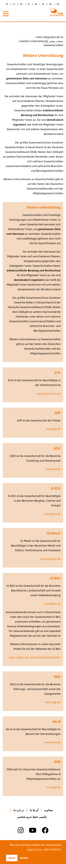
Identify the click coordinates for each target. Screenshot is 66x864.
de (58, 4)
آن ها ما (34, 810)
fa (14, 4)
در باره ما (19, 810)
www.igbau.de (52, 603)
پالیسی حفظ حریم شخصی (32, 816)
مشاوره (48, 810)
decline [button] (24, 857)
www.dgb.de (53, 787)
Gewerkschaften (53, 45)
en (50, 4)
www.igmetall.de (50, 558)
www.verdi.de (53, 742)
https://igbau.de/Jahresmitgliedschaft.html (35, 657)
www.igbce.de (52, 513)
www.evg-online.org (49, 393)
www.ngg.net (53, 702)
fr (43, 4)
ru (21, 4)
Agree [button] (11, 857)
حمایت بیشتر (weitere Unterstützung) (41, 41)
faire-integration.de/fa (50, 37)
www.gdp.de (53, 428)
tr (7, 4)
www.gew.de (53, 469)
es (29, 4)
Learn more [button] (34, 849)
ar (36, 4)
